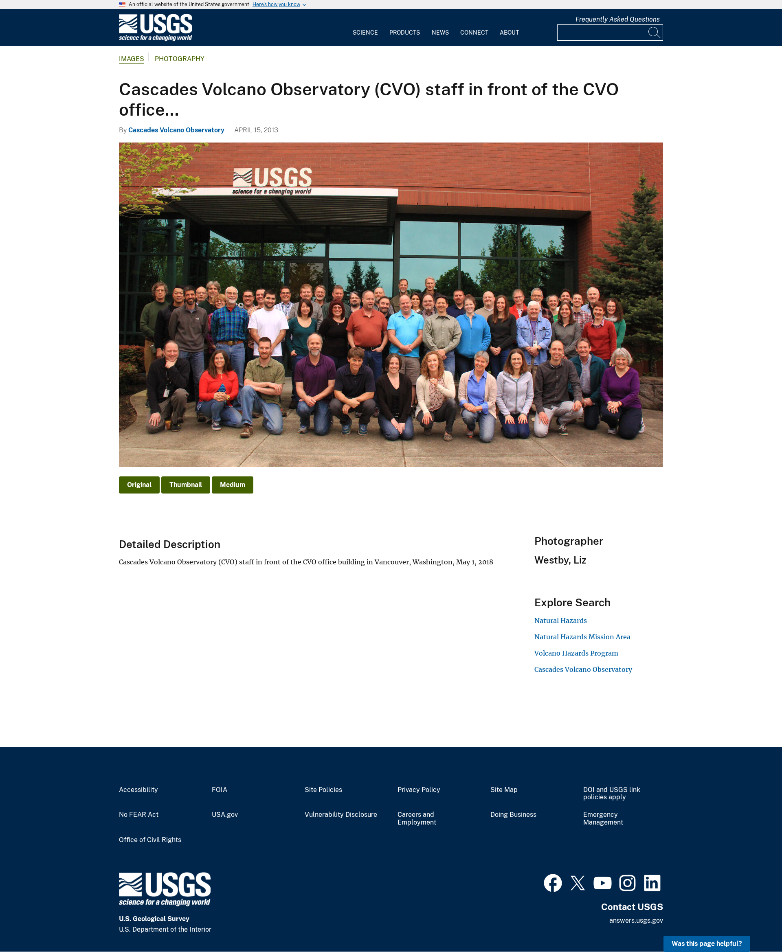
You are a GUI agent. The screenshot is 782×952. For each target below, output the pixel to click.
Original (139, 485)
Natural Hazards (560, 620)
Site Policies (323, 790)
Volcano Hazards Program (576, 653)
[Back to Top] (752, 922)
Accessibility (138, 790)
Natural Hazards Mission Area (582, 637)
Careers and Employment (417, 818)
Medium (232, 485)
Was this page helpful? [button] (707, 944)
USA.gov (225, 814)
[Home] (155, 39)
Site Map (504, 790)
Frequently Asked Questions (618, 19)
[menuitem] (365, 28)
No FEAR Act (138, 814)
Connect (474, 32)
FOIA (219, 790)
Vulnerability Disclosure (341, 814)
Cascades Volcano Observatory (176, 130)
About (509, 32)
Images (131, 59)
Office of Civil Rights (150, 840)
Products (404, 32)
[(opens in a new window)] (553, 882)
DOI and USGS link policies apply (611, 793)
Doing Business (513, 814)
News (440, 32)
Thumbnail (185, 485)
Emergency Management (603, 818)
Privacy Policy (419, 790)
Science (365, 32)
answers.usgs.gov (636, 920)
